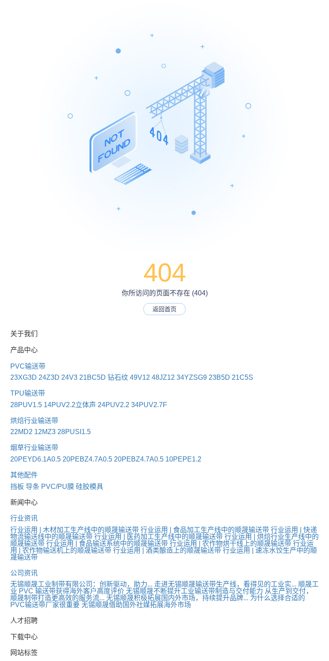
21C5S (242, 377)
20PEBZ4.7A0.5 (87, 459)
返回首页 (164, 309)
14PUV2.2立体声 (70, 404)
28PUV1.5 (26, 404)
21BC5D (92, 377)
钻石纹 (118, 377)
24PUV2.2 (113, 404)
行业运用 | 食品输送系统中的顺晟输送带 (107, 543)
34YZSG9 (191, 377)
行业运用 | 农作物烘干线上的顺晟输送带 (230, 543)
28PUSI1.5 (74, 431)
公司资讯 (24, 573)
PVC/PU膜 (57, 486)
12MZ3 (45, 431)
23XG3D (23, 377)
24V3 (69, 377)
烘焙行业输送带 (34, 420)
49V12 (140, 377)
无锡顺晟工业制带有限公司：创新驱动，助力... (81, 584)
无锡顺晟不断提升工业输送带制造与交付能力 (194, 591)
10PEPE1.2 (183, 459)
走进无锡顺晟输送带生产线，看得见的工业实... (225, 584)
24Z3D (49, 377)
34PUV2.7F (149, 404)
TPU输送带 (27, 393)
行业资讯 (24, 518)
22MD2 (21, 431)
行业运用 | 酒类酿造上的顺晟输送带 (167, 550)
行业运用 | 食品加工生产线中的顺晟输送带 (205, 529)
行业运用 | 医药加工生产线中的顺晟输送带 (158, 536)
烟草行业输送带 (34, 447)
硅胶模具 (89, 486)
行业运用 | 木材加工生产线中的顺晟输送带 (74, 529)
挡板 (17, 486)
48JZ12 (163, 377)
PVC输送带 (27, 366)
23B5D (219, 377)
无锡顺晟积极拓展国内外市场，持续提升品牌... (177, 597)
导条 (32, 486)
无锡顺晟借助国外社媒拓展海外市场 (136, 604)
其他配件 (24, 475)
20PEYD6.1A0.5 (35, 459)
